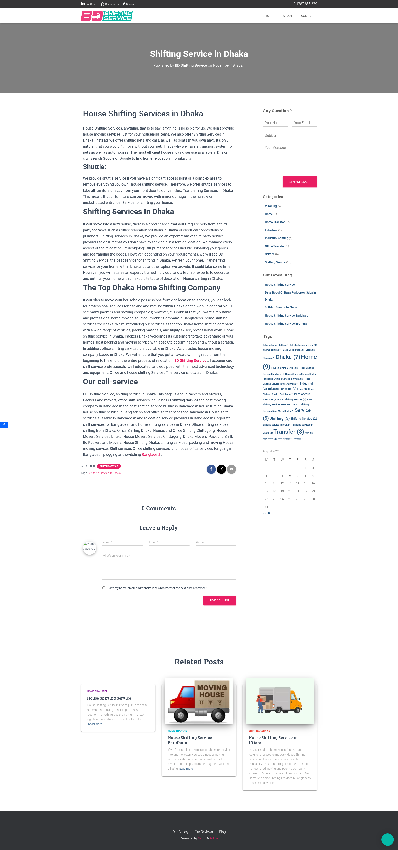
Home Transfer (275, 222)
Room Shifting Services (292, 399)
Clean (310, 350)
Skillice (213, 838)
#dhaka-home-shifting (276, 345)
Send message (299, 181)
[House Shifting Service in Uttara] (280, 700)
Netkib (202, 838)
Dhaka (288, 357)
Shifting (279, 418)
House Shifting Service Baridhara (286, 315)
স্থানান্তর (299, 439)
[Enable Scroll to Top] (390, 824)
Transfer (288, 431)
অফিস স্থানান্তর (285, 439)
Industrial (271, 230)
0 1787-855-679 (305, 4)
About (288, 15)
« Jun (266, 513)
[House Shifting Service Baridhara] (199, 700)
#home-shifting (272, 350)
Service (269, 15)
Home (269, 214)
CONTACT (307, 15)
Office (302, 389)
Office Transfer (275, 246)
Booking (130, 4)
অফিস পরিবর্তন (270, 439)
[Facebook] (4, 425)
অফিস (309, 433)
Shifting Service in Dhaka (105, 473)
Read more (95, 724)
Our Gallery (92, 4)
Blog (222, 832)
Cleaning (271, 206)
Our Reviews (112, 4)
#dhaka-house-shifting (303, 345)
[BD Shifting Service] (107, 16)
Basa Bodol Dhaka (294, 350)
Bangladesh (151, 454)
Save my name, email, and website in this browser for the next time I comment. (157, 588)
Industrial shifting (276, 238)
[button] (276, 15)
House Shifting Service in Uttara (286, 323)
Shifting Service (109, 466)
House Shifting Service (280, 284)
